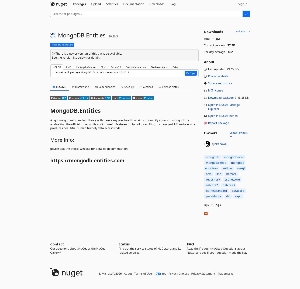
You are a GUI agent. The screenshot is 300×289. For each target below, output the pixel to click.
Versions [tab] (147, 87)
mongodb (212, 157)
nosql (241, 168)
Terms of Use (143, 274)
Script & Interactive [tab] (136, 67)
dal (228, 196)
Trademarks (225, 274)
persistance (213, 196)
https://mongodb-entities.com (87, 160)
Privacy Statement (203, 274)
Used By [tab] (129, 87)
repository (213, 179)
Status (124, 244)
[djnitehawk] (207, 144)
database (238, 191)
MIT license (215, 90)
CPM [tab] (103, 67)
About (128, 274)
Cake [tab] (175, 67)
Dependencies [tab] (106, 87)
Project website (218, 76)
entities (227, 168)
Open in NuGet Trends (223, 116)
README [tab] (60, 87)
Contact (57, 244)
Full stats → (243, 31)
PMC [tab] (68, 67)
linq (218, 174)
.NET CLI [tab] (56, 67)
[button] (191, 73)
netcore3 (229, 185)
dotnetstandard (216, 191)
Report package (218, 123)
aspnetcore (232, 179)
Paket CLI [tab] (116, 67)
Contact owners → (238, 134)
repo (238, 196)
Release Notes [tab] (170, 87)
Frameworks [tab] (81, 87)
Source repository (220, 83)
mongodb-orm (234, 157)
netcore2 (212, 185)
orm (209, 174)
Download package (221, 98)
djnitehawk (219, 144)
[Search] (246, 14)
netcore (231, 174)
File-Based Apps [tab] (159, 67)
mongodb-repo (216, 163)
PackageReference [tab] (85, 67)
